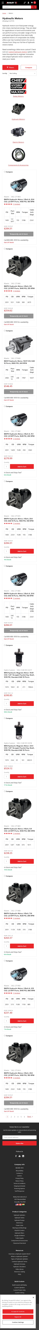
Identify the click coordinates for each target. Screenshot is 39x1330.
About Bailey (19, 1171)
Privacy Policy (19, 1178)
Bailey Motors (18, 96)
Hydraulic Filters (19, 1233)
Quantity (6, 462)
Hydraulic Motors (18, 119)
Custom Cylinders (19, 1287)
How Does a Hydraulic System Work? (19, 1254)
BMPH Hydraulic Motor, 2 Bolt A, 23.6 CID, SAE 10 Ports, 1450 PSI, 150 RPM (19, 594)
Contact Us (19, 1173)
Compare (28, 67)
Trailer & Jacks (19, 1238)
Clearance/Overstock (19, 1243)
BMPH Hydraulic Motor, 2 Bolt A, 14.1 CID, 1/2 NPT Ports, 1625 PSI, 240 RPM (19, 435)
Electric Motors (18, 142)
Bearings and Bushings (19, 1228)
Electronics (19, 1223)
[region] (18, 1311)
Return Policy (19, 1181)
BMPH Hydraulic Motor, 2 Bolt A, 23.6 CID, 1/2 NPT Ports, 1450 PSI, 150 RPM (19, 200)
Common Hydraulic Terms (19, 1261)
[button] (10, 67)
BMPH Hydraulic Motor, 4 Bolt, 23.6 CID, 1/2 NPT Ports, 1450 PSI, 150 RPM (19, 1074)
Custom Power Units (19, 1290)
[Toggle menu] (3, 2)
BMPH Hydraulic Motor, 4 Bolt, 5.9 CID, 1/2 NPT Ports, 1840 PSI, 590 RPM (19, 829)
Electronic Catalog (19, 1272)
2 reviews (16, 204)
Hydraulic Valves (19, 1218)
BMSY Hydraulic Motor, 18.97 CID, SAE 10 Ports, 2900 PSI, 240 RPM (19, 362)
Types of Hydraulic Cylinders (19, 1259)
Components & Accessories (18, 165)
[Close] (33, 1297)
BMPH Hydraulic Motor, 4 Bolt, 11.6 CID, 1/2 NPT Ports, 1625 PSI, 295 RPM (19, 914)
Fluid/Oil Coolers (19, 1230)
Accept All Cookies (17, 1311)
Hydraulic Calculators (19, 1266)
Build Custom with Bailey (19, 1285)
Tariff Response (19, 1191)
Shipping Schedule (19, 1186)
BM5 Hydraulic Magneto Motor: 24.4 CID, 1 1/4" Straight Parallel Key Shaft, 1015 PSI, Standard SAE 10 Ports (19, 748)
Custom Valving (19, 1293)
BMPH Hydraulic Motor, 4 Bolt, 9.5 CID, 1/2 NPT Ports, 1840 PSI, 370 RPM (19, 287)
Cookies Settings (18, 1322)
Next (29, 1117)
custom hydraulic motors (17, 52)
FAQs (19, 1274)
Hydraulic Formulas (19, 1264)
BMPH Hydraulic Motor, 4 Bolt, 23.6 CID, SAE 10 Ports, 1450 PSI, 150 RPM (19, 519)
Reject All (18, 1317)
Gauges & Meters (19, 1235)
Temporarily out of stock (19, 234)
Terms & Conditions (19, 1183)
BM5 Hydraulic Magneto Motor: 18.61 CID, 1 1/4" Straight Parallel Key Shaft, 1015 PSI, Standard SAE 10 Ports (19, 674)
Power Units (19, 1225)
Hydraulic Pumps (19, 1220)
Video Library (19, 1269)
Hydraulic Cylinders (19, 1215)
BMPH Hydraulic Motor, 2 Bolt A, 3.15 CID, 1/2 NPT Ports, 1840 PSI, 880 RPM (19, 989)
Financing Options (19, 1188)
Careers (19, 1176)
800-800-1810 (19, 1168)
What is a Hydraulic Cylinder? (19, 1256)
